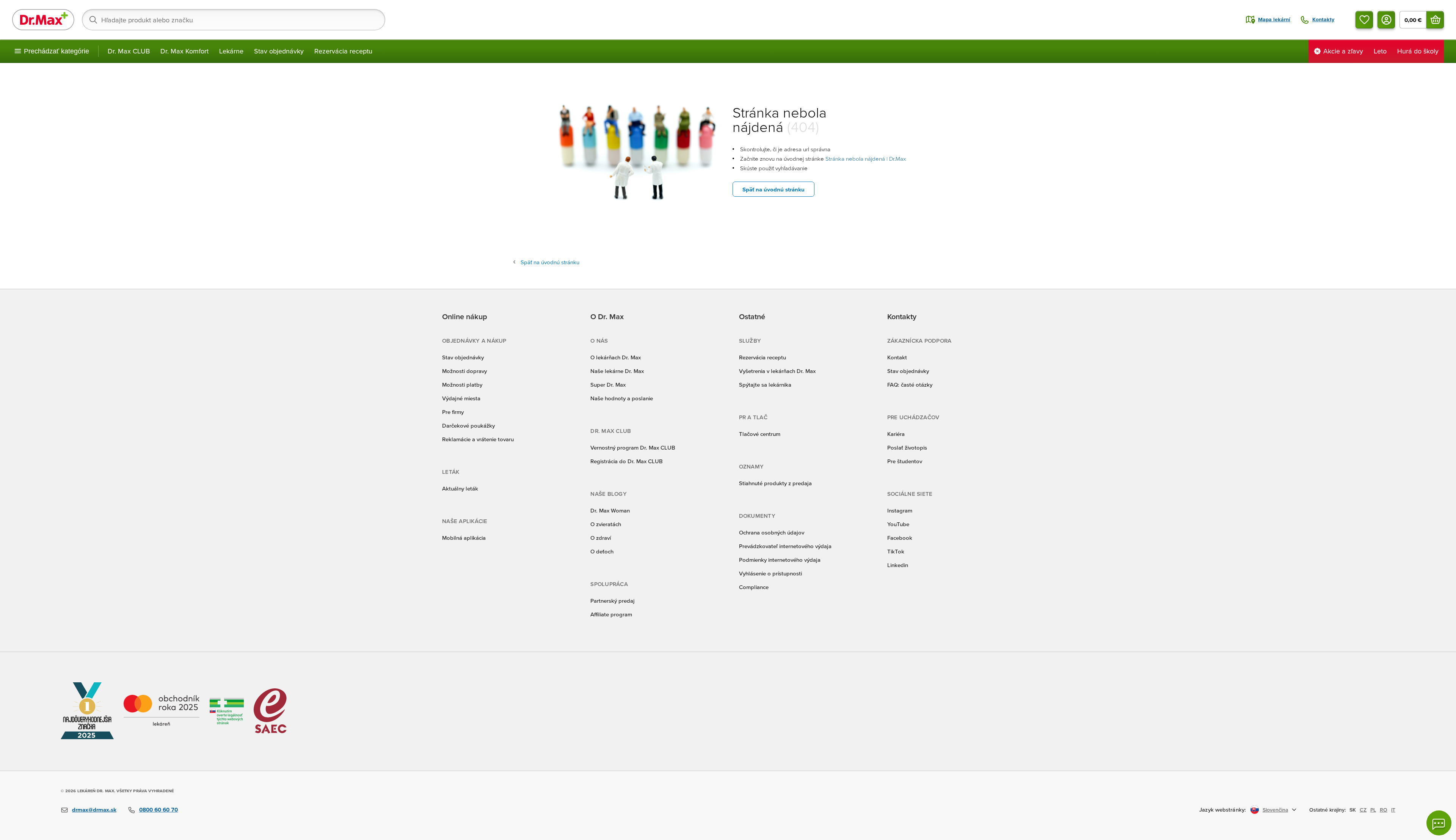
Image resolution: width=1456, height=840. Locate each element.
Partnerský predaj (612, 600)
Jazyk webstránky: (1222, 809)
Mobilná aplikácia (464, 537)
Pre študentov (904, 461)
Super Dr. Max (608, 384)
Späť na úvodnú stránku (773, 189)
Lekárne (231, 51)
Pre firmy (453, 412)
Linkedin (897, 565)
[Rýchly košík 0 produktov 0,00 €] (1435, 19)
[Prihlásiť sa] (1386, 19)
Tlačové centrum (759, 434)
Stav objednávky (279, 51)
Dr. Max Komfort (184, 51)
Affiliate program (611, 614)
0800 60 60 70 (158, 809)
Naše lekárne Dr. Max (617, 371)
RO (1383, 810)
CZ (1363, 810)
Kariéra (896, 434)
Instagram (899, 510)
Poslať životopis (907, 447)
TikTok (895, 551)
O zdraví (600, 537)
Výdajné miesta (461, 398)
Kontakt (897, 357)
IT (1393, 810)
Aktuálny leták (460, 488)
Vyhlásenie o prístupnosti (770, 573)
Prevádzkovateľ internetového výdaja (785, 546)
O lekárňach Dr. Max (615, 357)
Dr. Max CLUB (129, 51)
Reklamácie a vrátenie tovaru (478, 439)
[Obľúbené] (1364, 19)
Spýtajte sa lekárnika (765, 384)
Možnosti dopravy (464, 371)
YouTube (898, 524)
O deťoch (601, 551)
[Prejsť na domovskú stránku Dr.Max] (43, 19)
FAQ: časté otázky (909, 384)
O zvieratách (605, 524)
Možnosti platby (462, 384)
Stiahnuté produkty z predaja (775, 483)
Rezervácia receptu (343, 51)
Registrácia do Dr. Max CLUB (626, 461)
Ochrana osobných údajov (771, 532)
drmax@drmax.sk (94, 809)
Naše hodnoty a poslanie (621, 398)
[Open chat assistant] (1439, 823)
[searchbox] (233, 19)
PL (1373, 810)
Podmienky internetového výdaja (780, 559)
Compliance (754, 587)
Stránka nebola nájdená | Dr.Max (865, 158)
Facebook (899, 537)
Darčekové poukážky (468, 425)
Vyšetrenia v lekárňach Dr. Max (777, 371)
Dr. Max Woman (610, 510)
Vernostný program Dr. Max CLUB (632, 447)
